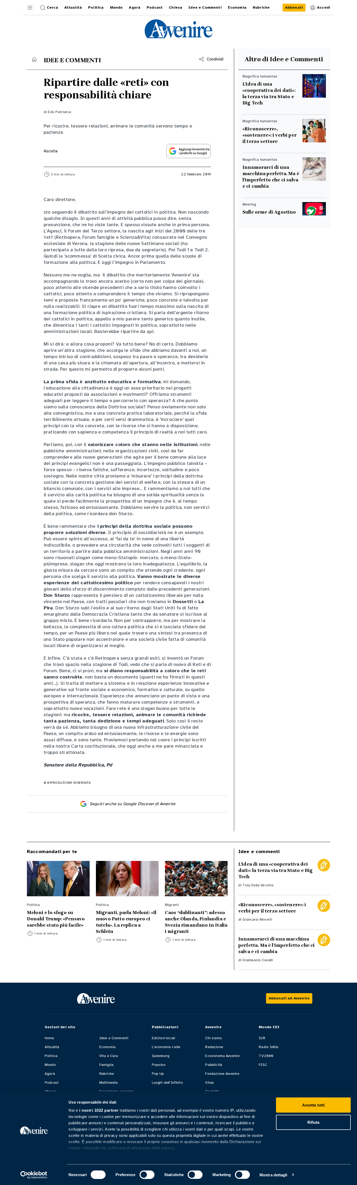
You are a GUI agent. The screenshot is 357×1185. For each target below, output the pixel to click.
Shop (209, 1082)
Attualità (52, 1047)
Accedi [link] (323, 7)
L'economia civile (166, 1047)
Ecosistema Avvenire (222, 1056)
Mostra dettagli (273, 1174)
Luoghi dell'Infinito (167, 1082)
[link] (294, 8)
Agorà (50, 1073)
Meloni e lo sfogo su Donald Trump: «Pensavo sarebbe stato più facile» (56, 919)
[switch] (147, 1174)
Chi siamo (213, 1038)
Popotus (159, 1064)
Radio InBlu (268, 1047)
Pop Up (158, 1073)
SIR (262, 1038)
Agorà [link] (134, 7)
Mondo (50, 1064)
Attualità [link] (73, 7)
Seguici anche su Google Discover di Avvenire (132, 803)
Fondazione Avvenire (222, 1073)
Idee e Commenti (113, 1038)
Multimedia (108, 1082)
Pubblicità (213, 1064)
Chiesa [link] (175, 7)
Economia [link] (237, 7)
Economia (107, 1047)
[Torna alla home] (34, 59)
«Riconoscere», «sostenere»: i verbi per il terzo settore (270, 135)
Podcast (52, 1082)
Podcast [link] (155, 7)
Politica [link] (95, 7)
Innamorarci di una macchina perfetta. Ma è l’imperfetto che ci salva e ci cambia (271, 176)
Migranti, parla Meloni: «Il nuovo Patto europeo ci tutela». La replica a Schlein (126, 922)
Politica (51, 1056)
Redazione (214, 1047)
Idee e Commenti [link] (204, 7)
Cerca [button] (52, 7)
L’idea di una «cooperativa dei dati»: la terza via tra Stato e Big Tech (269, 93)
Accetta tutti (313, 1105)
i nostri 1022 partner (99, 1110)
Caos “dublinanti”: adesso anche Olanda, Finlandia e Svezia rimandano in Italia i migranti (196, 922)
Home (49, 1038)
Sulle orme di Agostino (269, 212)
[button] (30, 7)
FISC (263, 1064)
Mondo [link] (116, 7)
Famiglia (106, 1064)
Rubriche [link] (261, 7)
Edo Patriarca (59, 112)
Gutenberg (160, 1056)
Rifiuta (313, 1122)
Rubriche (106, 1073)
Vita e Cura (108, 1056)
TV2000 (266, 1056)
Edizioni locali (163, 1038)
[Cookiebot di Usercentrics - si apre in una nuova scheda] (34, 1175)
